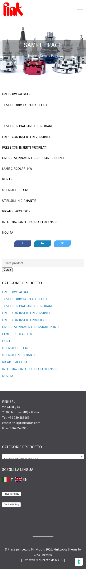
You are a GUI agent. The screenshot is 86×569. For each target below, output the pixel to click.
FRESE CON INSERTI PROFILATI (24, 320)
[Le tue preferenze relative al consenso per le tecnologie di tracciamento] (79, 562)
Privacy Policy (11, 493)
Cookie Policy (11, 504)
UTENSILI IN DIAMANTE (19, 355)
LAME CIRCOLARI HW (17, 334)
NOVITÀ (7, 376)
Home (32, 55)
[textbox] (43, 458)
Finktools (60, 549)
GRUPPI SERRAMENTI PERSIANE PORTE (31, 327)
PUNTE (7, 341)
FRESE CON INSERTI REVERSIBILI (26, 313)
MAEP (59, 560)
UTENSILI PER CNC (15, 348)
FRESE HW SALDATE (16, 292)
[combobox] (43, 457)
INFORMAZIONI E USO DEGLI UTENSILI (29, 369)
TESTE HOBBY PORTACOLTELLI (24, 299)
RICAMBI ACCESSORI (17, 362)
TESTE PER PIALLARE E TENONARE (27, 306)
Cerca (7, 269)
